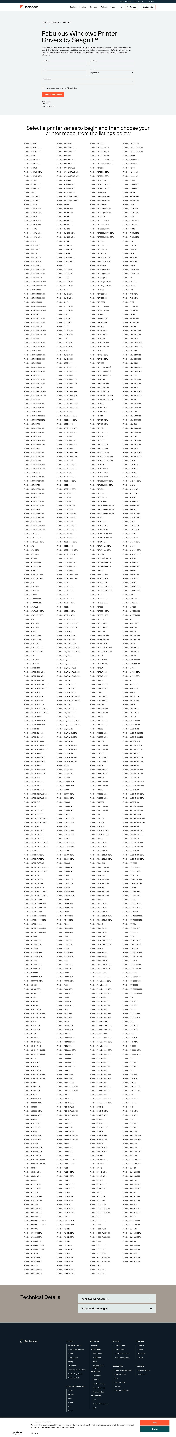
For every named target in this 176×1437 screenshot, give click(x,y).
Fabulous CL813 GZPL (64, 347)
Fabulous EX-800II (63, 887)
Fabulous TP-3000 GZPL (132, 1054)
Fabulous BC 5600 (30, 1119)
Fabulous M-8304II (129, 583)
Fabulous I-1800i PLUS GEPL (133, 148)
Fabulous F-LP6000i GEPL (99, 444)
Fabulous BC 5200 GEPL (33, 1099)
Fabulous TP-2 (128, 997)
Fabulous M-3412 (129, 522)
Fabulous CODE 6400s (65, 558)
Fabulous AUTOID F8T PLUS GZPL (36, 896)
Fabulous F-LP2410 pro (98, 180)
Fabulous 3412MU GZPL (32, 188)
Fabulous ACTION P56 (32, 497)
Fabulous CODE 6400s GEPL (67, 562)
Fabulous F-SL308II (97, 741)
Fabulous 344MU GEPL (32, 196)
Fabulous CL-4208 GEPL (65, 233)
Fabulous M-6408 (129, 558)
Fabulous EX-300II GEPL (65, 806)
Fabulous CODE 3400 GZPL (67, 420)
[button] (117, 1298)
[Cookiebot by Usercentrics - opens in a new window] (17, 1433)
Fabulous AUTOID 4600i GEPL (34, 770)
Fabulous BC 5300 (30, 1107)
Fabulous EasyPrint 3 (64, 656)
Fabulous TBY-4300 (130, 900)
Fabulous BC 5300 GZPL (33, 1115)
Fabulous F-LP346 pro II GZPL (100, 286)
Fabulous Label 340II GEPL (132, 367)
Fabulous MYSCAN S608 (132, 814)
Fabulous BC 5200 (30, 1095)
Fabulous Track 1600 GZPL (132, 1164)
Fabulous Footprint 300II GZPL (101, 1017)
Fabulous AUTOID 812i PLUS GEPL (36, 794)
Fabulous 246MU (30, 156)
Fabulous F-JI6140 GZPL (65, 1261)
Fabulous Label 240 (130, 326)
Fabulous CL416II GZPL (65, 335)
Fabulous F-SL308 (96, 729)
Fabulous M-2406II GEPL (132, 477)
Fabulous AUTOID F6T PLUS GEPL (36, 867)
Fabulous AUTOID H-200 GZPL (35, 908)
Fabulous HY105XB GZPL (99, 1115)
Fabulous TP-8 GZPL (130, 1115)
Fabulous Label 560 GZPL (132, 432)
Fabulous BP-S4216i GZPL (33, 1261)
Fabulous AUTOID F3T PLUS (34, 839)
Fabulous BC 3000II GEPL (33, 977)
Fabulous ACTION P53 (32, 485)
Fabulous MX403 (129, 619)
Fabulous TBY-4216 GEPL (132, 891)
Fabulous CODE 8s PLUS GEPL (68, 623)
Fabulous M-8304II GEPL (132, 587)
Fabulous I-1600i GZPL (98, 1249)
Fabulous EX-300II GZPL (65, 810)
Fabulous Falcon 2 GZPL (98, 847)
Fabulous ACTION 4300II (33, 302)
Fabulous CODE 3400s (65, 436)
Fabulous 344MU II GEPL (33, 209)
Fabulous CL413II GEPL (65, 306)
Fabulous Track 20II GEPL (132, 1184)
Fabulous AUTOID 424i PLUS (34, 741)
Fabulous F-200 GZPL (65, 944)
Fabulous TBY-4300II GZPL (132, 920)
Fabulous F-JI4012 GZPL (65, 1237)
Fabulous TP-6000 (129, 1083)
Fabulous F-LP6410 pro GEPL (100, 546)
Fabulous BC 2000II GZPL (33, 956)
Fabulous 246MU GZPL (32, 164)
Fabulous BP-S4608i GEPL (66, 148)
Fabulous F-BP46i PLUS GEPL (67, 1135)
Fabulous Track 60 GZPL (131, 1225)
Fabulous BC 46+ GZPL (32, 1091)
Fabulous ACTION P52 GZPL (34, 481)
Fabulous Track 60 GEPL (131, 1221)
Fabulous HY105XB (96, 1107)
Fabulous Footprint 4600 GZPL (101, 1054)
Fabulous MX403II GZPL (131, 639)
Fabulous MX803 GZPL (131, 713)
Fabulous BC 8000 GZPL (33, 1139)
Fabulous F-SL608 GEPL (98, 770)
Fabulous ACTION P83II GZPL (34, 530)
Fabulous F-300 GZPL (65, 969)
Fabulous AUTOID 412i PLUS (34, 704)
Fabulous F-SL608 (96, 765)
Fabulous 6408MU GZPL (32, 237)
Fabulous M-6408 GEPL (131, 562)
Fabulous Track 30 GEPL (131, 1196)
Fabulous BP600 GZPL (65, 213)
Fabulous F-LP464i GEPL (99, 420)
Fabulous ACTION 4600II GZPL (35, 335)
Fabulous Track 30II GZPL (132, 1213)
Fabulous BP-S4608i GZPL (66, 152)
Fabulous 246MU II (30, 168)
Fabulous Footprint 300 (98, 997)
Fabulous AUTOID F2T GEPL (34, 806)
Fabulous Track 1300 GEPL (132, 1148)
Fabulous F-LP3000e (97, 217)
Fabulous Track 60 (129, 1217)
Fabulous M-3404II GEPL (132, 513)
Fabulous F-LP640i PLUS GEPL (101, 534)
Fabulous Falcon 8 (96, 948)
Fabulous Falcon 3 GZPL (98, 908)
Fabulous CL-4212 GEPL (65, 245)
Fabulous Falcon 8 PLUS (98, 961)
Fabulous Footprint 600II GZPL (101, 1078)
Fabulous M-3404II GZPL (132, 517)
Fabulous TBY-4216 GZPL (132, 896)
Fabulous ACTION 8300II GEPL (35, 391)
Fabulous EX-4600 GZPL (66, 847)
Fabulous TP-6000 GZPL (132, 1091)
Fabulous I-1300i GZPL (98, 1225)
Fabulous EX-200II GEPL (65, 782)
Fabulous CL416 (62, 314)
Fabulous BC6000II (31, 1192)
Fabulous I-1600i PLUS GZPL (100, 1261)
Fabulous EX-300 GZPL (65, 798)
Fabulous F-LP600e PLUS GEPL (101, 481)
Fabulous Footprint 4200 (98, 1022)
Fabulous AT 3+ (29, 583)
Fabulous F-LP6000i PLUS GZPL (101, 461)
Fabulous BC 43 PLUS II (32, 1046)
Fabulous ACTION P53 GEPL (34, 489)
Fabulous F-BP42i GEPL (65, 1074)
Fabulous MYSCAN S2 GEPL (133, 733)
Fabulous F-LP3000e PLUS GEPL (102, 233)
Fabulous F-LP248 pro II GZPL (100, 213)
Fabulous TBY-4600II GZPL (132, 956)
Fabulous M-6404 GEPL (131, 538)
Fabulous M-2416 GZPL (131, 493)
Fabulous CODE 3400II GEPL (67, 428)
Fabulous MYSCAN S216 (131, 741)
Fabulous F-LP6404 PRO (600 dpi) (102, 513)
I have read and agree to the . (61, 88)
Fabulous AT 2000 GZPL (32, 566)
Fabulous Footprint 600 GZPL (100, 1066)
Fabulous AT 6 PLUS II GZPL (34, 615)
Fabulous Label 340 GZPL (132, 359)
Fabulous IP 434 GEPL (131, 245)
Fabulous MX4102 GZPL (131, 676)
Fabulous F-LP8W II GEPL (99, 672)
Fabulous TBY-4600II (130, 948)
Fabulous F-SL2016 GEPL (99, 684)
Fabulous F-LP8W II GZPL (99, 676)
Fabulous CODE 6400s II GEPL (68, 574)
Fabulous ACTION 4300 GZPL (34, 298)
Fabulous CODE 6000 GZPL (67, 530)
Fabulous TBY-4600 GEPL (132, 940)
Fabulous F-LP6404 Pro (98, 501)
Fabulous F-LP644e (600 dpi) (100, 566)
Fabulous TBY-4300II (130, 912)
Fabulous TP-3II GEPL (130, 1062)
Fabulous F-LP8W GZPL (98, 664)
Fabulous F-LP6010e (97, 489)
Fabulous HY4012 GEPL (98, 1172)
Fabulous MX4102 (129, 668)
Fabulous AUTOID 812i (32, 778)
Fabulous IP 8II (128, 290)
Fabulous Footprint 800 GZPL (100, 1091)
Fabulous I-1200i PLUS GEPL (100, 1209)
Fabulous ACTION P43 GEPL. (34, 428)
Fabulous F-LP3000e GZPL (99, 225)
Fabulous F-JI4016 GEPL (65, 1245)
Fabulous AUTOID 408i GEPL (34, 672)
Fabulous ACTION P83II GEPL (34, 526)
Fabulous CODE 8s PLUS (66, 619)
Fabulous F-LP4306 (97, 326)
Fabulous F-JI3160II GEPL (66, 1209)
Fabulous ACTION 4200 (32, 265)
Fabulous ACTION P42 (32, 400)
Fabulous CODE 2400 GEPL (67, 367)
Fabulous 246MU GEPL (32, 160)
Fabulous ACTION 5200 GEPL (34, 343)
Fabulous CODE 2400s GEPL (67, 391)
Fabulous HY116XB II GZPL (99, 1152)
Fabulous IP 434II (129, 253)
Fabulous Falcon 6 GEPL (98, 928)
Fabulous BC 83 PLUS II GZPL (34, 1164)
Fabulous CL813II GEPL (65, 355)
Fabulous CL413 (62, 290)
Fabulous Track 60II (130, 1229)
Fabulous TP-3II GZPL (130, 1066)
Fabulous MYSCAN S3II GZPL (133, 798)
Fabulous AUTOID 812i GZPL (34, 786)
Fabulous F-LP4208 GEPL (99, 294)
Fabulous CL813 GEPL (64, 343)
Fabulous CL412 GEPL (64, 269)
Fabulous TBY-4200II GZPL (132, 883)
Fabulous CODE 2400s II (65, 400)
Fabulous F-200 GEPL (65, 940)
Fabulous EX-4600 (63, 839)
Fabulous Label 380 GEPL (132, 379)
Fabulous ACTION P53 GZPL (34, 493)
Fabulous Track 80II (130, 1253)
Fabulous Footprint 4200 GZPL (101, 1030)
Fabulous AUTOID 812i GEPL (34, 782)
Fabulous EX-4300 (63, 826)
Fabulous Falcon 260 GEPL (99, 891)
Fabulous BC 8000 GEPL (33, 1135)
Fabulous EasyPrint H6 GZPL (67, 761)
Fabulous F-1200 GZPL (65, 908)
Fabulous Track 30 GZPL (131, 1200)
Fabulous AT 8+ (29, 656)
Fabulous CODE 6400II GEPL (67, 550)
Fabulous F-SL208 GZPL (98, 700)
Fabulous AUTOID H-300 (33, 912)
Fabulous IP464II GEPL (131, 318)
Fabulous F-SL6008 (97, 753)
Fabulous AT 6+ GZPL (31, 627)
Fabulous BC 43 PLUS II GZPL (34, 1054)
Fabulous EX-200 (63, 765)
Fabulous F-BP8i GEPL (65, 1148)
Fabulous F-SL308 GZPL (98, 737)
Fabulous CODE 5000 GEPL (67, 513)
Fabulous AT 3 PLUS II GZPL (34, 578)
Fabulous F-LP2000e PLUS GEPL (102, 160)
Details (35, 1433)
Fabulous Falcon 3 (96, 900)
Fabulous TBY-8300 (130, 973)
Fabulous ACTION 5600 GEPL (34, 367)
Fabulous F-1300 (63, 912)
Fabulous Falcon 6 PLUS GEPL (101, 940)
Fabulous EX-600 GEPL (65, 855)
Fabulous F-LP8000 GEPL (99, 574)
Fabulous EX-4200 (63, 814)
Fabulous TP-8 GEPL (130, 1111)
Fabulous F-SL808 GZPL (98, 798)
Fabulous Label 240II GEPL (132, 343)
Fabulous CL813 (62, 339)
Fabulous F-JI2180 (63, 1168)
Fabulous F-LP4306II (97, 339)
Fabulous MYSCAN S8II (131, 851)
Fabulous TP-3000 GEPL (132, 1050)
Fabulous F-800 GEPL (65, 1013)
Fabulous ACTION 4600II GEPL (35, 330)
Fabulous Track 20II (130, 1180)
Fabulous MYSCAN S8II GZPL (133, 859)
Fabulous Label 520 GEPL (132, 404)
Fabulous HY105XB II (97, 1119)
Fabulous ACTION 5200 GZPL (34, 347)
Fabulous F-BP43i (63, 1095)
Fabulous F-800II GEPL (65, 1026)
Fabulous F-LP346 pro (98, 265)
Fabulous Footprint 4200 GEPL (101, 1026)
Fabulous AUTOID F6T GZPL (34, 859)
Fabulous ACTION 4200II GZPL (35, 286)
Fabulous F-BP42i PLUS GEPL (67, 1087)
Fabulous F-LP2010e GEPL (99, 172)
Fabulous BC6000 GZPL (32, 1188)
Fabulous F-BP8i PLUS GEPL (67, 1160)
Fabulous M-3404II (129, 509)
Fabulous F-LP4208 (97, 290)
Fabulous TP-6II (128, 1095)
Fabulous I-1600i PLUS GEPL (100, 1257)
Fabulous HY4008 (96, 1156)
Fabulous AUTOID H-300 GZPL (35, 920)
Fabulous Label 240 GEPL (132, 330)
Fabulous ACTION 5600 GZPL (34, 371)
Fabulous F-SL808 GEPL (98, 794)
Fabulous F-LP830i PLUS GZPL (101, 652)
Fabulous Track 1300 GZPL (132, 1152)
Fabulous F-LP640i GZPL (99, 526)
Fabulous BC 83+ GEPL (32, 1172)
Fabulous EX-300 (63, 790)
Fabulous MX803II (129, 717)
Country (93, 70)
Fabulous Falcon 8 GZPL (98, 956)
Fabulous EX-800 (63, 875)
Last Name (93, 60)
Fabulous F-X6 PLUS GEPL (99, 830)
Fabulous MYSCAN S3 (131, 765)
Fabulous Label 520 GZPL (132, 408)
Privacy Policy (58, 1427)
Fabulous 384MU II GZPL (33, 225)
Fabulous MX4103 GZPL (131, 688)
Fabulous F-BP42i (63, 1070)
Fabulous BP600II (63, 217)
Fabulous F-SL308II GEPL (99, 745)
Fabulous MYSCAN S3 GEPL (133, 770)
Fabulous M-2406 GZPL (131, 469)
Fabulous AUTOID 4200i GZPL (34, 725)
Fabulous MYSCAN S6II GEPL (133, 830)
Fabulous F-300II (63, 973)
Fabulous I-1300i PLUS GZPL (100, 1237)
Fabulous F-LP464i (96, 416)
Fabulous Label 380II (130, 387)
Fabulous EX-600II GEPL (65, 867)
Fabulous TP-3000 (129, 1046)
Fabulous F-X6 (95, 814)
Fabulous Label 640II (130, 448)
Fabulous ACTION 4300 (32, 290)
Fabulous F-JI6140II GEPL (66, 1270)
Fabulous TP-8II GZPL (130, 1127)
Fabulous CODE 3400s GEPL (67, 440)
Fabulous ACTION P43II (32, 436)
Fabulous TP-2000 (129, 1009)
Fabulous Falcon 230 (97, 875)
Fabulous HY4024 (96, 1180)
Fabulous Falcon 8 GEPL (98, 952)
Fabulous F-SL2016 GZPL (99, 688)
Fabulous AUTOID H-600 (33, 924)
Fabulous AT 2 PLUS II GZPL (34, 542)
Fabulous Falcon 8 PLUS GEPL (101, 965)
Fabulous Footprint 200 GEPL (100, 977)
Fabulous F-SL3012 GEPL (99, 721)
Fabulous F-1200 (63, 900)
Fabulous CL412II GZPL (65, 286)
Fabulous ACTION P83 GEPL (34, 513)
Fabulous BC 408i (30, 985)
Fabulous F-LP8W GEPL (98, 660)
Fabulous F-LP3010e (97, 241)
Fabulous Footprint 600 (98, 1058)
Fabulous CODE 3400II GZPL (67, 432)
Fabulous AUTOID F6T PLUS (34, 863)
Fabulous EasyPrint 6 (64, 680)
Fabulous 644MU (30, 241)
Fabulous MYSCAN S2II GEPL (133, 757)
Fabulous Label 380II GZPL (132, 396)
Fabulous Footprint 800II (98, 1095)
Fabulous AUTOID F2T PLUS (34, 814)
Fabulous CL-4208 (63, 229)
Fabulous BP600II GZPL (65, 225)
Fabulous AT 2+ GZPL (31, 554)
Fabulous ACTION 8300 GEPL (34, 379)
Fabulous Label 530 (130, 412)
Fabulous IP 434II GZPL (131, 261)
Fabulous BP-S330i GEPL (33, 1233)
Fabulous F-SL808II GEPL (99, 806)
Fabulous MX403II (129, 631)
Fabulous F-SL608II (97, 778)
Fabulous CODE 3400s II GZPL (68, 456)
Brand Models (47, 79)
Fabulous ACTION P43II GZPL (34, 444)
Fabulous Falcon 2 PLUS (98, 851)
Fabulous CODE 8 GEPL (65, 587)
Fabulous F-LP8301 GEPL (99, 599)
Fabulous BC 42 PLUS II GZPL (34, 1017)
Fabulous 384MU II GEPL (33, 221)
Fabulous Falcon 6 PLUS (98, 936)
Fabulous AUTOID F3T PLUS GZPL (36, 847)
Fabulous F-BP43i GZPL (65, 1103)
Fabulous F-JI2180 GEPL (65, 1172)
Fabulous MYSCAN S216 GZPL (134, 749)
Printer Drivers (50, 22)
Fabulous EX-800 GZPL (65, 883)
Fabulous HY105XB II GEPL (99, 1123)
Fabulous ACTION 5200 (32, 339)
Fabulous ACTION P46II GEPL (34, 465)
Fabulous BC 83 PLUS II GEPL (34, 1160)
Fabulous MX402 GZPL (131, 603)
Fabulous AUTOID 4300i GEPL (34, 757)
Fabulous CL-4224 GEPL (65, 257)
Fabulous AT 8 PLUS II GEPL (34, 648)
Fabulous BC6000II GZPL (33, 1200)
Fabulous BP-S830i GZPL (66, 188)
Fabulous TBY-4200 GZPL (132, 871)
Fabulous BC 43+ (30, 1058)
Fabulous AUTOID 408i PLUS (34, 680)
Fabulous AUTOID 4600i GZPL (34, 774)
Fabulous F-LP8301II (97, 607)
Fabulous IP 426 (128, 204)
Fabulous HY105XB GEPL (99, 1111)
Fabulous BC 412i (30, 997)
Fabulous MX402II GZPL (131, 615)
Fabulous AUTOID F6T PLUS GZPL (36, 871)
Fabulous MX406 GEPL (131, 648)
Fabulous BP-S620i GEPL (66, 160)
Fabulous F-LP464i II (97, 428)
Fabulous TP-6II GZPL (130, 1103)
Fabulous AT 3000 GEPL (32, 599)
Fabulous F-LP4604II (97, 379)
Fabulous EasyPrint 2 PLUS (66, 643)
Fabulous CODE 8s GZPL (66, 615)
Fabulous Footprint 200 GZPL (100, 981)
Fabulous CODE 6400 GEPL (67, 538)
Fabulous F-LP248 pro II (98, 204)
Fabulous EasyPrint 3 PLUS (66, 668)
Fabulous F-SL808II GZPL (99, 810)
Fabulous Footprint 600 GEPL (100, 1062)
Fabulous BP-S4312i (31, 1265)
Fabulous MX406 (129, 643)
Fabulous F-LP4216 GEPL (99, 318)
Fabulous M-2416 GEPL (131, 489)
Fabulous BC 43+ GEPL (32, 1062)
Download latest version (53, 94)
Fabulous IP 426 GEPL (131, 209)
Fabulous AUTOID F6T (32, 851)
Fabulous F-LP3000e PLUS (99, 229)
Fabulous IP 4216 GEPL (131, 196)
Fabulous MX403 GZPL (131, 627)
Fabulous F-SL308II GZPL (99, 749)
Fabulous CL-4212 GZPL (65, 249)
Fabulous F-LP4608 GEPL (99, 408)
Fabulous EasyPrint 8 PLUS (66, 717)
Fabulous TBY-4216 (129, 887)
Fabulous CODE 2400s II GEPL (68, 404)
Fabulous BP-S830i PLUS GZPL (68, 200)
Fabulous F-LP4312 (96, 351)
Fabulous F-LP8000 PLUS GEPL (101, 587)
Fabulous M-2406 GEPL (131, 465)
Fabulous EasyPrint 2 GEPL (66, 635)
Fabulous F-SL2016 (96, 680)
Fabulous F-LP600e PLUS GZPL (101, 485)
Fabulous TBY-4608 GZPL (132, 969)
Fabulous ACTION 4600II (33, 326)
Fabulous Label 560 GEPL (132, 428)
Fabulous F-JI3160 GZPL (65, 1200)
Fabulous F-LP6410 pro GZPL (100, 550)
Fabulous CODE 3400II (65, 424)
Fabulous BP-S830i (64, 180)
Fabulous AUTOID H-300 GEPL (35, 916)
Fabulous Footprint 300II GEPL (101, 1013)
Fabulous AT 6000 (30, 631)
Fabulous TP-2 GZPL (130, 1005)
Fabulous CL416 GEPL (64, 318)
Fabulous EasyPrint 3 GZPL (66, 664)
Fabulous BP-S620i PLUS (66, 168)
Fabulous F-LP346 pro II (98, 278)
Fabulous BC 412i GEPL (32, 1001)
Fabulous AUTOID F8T (32, 875)
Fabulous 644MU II (30, 253)
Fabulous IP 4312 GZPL (131, 237)
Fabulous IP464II (129, 314)
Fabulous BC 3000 (30, 961)
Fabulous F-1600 (63, 924)
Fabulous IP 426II (129, 217)
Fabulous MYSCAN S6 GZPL (133, 810)
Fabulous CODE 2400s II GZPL (68, 408)
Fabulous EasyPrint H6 (65, 753)
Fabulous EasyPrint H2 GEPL (67, 733)
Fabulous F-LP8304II (97, 631)
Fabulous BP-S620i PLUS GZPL (68, 176)
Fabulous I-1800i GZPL (98, 1274)
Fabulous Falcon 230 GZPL (99, 883)
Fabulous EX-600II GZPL (65, 871)
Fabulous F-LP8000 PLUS (99, 583)
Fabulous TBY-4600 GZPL (132, 944)
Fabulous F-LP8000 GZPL (99, 578)
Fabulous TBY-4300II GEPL (132, 916)
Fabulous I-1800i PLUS (131, 143)
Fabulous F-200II (63, 948)
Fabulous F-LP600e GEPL (99, 469)
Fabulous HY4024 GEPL (98, 1184)
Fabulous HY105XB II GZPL (99, 1127)
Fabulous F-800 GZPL (65, 1017)
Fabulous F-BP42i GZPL (65, 1078)
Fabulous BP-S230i (31, 1204)
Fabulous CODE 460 (64, 497)
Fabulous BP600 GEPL (65, 209)
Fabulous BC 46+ (30, 1083)
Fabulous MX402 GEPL (131, 599)
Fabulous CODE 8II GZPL (66, 603)
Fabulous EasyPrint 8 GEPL (66, 709)
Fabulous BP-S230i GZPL (33, 1213)
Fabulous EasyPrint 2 (64, 631)
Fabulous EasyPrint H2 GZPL (67, 737)
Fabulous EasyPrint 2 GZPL (66, 639)
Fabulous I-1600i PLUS (98, 1253)
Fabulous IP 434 (128, 241)
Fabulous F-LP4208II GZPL (99, 310)
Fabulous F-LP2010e (97, 168)
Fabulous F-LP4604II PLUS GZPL (101, 400)
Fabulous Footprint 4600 (98, 1046)
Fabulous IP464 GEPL (130, 306)
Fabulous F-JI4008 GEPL (65, 1221)
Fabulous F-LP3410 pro (98, 253)
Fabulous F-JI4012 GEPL (65, 1233)
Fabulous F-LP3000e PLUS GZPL (102, 237)
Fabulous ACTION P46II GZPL (34, 469)
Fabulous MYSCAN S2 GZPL (133, 737)
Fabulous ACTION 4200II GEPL (35, 282)
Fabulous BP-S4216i (31, 1253)
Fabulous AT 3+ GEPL (31, 587)
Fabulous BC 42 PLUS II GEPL (34, 1013)
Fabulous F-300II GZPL (65, 981)
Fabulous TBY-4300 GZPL (132, 908)
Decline (155, 1429)
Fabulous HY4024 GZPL (98, 1188)
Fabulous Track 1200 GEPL (132, 1135)
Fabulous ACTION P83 (32, 509)
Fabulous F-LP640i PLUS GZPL (101, 538)
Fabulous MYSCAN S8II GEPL (133, 855)
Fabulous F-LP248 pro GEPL (100, 196)
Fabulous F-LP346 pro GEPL (100, 269)
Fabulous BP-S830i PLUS (66, 192)
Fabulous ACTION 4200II (33, 278)
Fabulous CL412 (62, 265)
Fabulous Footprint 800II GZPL (101, 1103)
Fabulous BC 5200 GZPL (33, 1103)
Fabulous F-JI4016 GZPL (65, 1249)
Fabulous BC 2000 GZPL (33, 944)
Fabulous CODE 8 (63, 583)
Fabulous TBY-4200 (130, 863)
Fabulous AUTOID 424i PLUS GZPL (36, 749)
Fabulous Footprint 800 (98, 1083)
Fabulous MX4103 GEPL (131, 684)
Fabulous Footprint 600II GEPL (101, 1074)
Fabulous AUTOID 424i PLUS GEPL (36, 745)
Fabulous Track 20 (129, 1168)
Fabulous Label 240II (130, 339)
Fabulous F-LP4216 (96, 314)
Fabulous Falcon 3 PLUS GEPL (101, 916)
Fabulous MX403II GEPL (131, 635)
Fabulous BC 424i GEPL (32, 1038)
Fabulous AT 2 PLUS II (31, 534)
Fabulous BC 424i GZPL (32, 1042)
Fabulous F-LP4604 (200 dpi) (100, 367)
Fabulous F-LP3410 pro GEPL (100, 257)
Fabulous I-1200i (95, 1192)
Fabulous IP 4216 (129, 192)
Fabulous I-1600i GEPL (98, 1245)
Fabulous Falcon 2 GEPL (98, 843)
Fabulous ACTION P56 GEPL (34, 501)
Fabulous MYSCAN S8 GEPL (133, 843)
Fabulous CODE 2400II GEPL (67, 379)
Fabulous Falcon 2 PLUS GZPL (101, 859)
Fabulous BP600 (63, 204)
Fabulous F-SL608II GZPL (99, 786)
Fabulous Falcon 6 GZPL (98, 932)
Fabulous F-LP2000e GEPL (99, 148)
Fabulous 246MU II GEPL (33, 172)
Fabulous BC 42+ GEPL (32, 1026)
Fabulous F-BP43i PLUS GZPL (67, 1115)
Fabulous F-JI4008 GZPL (65, 1225)
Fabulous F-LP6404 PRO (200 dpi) (102, 505)
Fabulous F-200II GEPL (65, 952)
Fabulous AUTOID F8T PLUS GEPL (36, 891)
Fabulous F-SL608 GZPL (98, 774)
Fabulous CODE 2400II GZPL (67, 383)
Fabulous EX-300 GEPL (65, 794)
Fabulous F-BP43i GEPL (65, 1099)
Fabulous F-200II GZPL (65, 956)
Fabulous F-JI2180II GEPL (66, 1184)
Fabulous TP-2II (128, 1022)
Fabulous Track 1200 (130, 1131)
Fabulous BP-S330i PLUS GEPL (35, 1245)
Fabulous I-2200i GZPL (131, 164)
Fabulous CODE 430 (64, 485)
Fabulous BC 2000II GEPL (33, 952)
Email (44, 70)
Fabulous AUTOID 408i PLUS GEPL (36, 684)
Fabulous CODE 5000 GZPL (67, 517)
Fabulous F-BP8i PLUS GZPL (67, 1164)
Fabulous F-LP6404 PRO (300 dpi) (102, 509)
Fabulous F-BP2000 (64, 1046)
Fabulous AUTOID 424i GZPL (34, 737)
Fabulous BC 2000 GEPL (33, 940)
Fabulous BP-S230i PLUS (33, 1217)
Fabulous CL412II (63, 278)
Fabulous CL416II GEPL (65, 330)
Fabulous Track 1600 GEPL (132, 1160)
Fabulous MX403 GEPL (131, 623)
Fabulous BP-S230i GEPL (33, 1209)
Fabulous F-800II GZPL (65, 1030)
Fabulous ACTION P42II (32, 412)
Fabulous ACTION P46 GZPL (34, 456)
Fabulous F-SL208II (97, 704)
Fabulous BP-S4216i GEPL (33, 1257)
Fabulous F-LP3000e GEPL (99, 221)
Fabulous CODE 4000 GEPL (67, 465)
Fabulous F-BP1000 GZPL (66, 1042)
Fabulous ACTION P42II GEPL (34, 416)
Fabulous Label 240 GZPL (132, 335)
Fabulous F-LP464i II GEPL (99, 432)
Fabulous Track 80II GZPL (132, 1261)
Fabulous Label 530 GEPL (132, 416)
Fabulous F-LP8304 (97, 619)
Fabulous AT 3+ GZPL (31, 591)
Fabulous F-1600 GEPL (65, 928)
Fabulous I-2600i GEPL (131, 184)
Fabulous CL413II (63, 302)
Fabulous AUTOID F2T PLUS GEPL (36, 818)
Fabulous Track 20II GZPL (132, 1188)
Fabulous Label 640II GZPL (132, 456)
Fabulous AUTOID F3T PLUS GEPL (36, 843)
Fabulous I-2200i (129, 156)
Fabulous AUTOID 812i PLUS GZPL (36, 798)
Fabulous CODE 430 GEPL (66, 489)
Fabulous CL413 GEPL (64, 294)
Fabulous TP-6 (128, 1070)
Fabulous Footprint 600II (98, 1070)
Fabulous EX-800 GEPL (65, 879)
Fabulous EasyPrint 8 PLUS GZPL (68, 725)
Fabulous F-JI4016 (63, 1241)
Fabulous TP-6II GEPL (130, 1099)
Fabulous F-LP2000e (97, 143)
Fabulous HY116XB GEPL (98, 1135)
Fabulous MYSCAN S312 (131, 778)
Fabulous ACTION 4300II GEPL (35, 306)
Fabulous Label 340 (130, 351)
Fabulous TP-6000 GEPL (132, 1087)
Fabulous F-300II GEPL (65, 977)
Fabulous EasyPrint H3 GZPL (67, 749)
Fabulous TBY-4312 (129, 924)
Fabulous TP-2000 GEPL (132, 1013)
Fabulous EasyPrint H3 (65, 741)
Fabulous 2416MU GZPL (32, 152)
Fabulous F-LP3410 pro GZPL (100, 261)
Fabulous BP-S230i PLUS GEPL (35, 1221)
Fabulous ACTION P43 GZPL (34, 432)
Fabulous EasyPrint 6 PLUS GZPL (68, 700)
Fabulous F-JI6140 (63, 1253)
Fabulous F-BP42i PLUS (65, 1083)
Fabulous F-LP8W (96, 656)
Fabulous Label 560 (130, 424)
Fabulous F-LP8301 (96, 595)
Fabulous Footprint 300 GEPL (100, 1001)
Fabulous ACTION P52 (32, 473)
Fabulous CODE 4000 (65, 461)
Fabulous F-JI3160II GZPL (66, 1213)
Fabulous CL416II (63, 326)
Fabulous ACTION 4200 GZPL (34, 274)
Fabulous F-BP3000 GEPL (66, 1062)
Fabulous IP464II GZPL (131, 322)
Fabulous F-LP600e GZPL (99, 473)
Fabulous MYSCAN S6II (131, 826)
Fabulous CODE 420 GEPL (66, 477)
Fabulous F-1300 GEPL (65, 916)
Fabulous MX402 (129, 595)
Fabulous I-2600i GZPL (131, 188)
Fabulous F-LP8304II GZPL (99, 639)
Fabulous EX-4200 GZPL (66, 822)
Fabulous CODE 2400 (64, 363)
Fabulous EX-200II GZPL (65, 786)
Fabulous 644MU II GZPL (33, 261)
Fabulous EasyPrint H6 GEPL (67, 757)
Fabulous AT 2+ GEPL (31, 550)
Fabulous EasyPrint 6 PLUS (66, 692)
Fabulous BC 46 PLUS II (32, 1070)
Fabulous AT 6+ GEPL (31, 623)
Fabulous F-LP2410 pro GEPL (100, 184)
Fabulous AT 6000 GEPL (32, 635)
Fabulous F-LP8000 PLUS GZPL (101, 591)
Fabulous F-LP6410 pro (98, 542)
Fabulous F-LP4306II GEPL (99, 343)
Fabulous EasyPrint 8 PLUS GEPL (68, 721)
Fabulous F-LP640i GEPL (99, 522)
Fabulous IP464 (128, 302)
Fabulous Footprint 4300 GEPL (101, 1038)
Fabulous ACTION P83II (32, 522)
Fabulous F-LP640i (96, 517)
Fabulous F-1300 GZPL (65, 920)
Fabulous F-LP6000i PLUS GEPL (101, 456)
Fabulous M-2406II (129, 473)
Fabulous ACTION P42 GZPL (34, 408)
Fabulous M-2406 (129, 461)
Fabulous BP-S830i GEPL (66, 184)
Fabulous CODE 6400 (64, 534)
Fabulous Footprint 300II (98, 1009)
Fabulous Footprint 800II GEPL (101, 1099)
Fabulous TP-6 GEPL (130, 1074)
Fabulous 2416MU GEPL (32, 148)
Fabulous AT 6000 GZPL (32, 639)
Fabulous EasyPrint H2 (65, 729)
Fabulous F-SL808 (96, 790)
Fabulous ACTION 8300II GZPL (35, 396)
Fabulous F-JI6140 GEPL (65, 1257)
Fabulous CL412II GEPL (65, 282)
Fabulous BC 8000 (30, 1131)
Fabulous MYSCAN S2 (131, 729)
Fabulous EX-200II (63, 778)
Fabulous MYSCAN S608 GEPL (134, 818)
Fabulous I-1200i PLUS (98, 1204)
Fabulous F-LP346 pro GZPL (100, 274)
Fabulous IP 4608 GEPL (131, 269)
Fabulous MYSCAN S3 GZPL (133, 774)
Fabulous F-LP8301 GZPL (99, 603)
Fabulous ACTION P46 (32, 448)
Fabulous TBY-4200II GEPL (132, 879)
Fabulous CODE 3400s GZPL (67, 444)
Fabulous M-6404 (129, 534)
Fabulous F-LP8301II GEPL (99, 611)
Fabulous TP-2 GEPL (130, 1001)
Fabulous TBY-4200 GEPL (132, 867)
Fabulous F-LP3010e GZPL (99, 249)
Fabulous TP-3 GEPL (130, 1038)
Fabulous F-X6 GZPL (97, 822)
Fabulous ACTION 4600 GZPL (34, 322)
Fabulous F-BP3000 (64, 1058)
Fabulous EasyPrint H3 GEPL (67, 745)
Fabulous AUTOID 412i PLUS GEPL (36, 709)
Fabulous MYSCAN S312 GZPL (134, 786)
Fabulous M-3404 (129, 497)
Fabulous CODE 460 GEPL (66, 501)
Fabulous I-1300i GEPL (98, 1221)
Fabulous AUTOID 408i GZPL (34, 676)
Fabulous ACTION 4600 (32, 314)
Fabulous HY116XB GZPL (98, 1139)
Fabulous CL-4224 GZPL (65, 261)
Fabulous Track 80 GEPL (131, 1245)
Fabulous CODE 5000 (65, 509)
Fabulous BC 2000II (31, 948)
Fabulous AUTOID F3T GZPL (34, 835)
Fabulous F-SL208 (96, 692)
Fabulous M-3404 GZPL (131, 505)
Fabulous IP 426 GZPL (131, 213)
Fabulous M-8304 (129, 570)
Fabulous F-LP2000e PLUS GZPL (102, 164)
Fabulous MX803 (129, 704)
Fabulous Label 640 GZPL (132, 444)
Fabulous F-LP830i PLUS (99, 643)
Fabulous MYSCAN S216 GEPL (134, 745)
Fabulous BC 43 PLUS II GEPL (34, 1050)
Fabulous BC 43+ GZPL (32, 1066)
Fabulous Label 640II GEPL (132, 452)
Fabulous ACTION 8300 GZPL (34, 383)
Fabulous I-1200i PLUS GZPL (100, 1213)
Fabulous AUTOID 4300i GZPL (34, 761)
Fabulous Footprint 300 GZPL (100, 1005)
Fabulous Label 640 (130, 436)
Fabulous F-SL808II (97, 802)
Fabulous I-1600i (95, 1241)
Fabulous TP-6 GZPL (130, 1078)
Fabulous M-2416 (129, 485)
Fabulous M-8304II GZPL (132, 591)
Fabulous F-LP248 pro (98, 192)
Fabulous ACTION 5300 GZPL (34, 359)
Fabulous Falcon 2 (96, 839)
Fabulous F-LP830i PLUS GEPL (101, 648)
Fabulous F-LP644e (97, 554)
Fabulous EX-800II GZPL (65, 896)
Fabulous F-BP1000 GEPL (66, 1038)
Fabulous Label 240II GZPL (132, 347)
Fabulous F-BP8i (63, 1143)
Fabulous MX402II (129, 607)
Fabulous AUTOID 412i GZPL (34, 700)
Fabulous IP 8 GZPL (130, 286)
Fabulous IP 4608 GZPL (131, 274)
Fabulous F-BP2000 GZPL (66, 1054)
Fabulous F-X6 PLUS (97, 826)
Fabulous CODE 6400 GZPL (67, 542)
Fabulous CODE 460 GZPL (66, 505)
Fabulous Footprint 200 (98, 973)
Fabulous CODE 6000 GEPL (67, 526)
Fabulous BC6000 (30, 1180)
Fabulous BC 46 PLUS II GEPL (34, 1074)
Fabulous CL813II (63, 351)
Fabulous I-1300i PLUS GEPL (100, 1233)
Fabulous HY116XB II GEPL (99, 1148)
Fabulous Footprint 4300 (98, 1034)
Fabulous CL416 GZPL (64, 322)
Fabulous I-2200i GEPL (131, 160)
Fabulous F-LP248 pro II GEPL (100, 209)
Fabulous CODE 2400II (65, 375)
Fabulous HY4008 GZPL (98, 1164)
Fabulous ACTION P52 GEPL (34, 477)
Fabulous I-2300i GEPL (131, 172)
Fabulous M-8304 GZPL (131, 578)
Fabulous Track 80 (129, 1241)
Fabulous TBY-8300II (130, 985)
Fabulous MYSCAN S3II (131, 790)
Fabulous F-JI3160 (63, 1192)
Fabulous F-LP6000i (97, 440)
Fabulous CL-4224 (63, 253)
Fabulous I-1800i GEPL (98, 1270)
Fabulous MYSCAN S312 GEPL (134, 782)
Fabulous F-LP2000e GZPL (99, 152)
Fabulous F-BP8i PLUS (65, 1156)
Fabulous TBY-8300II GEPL (132, 989)
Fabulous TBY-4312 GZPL (132, 932)
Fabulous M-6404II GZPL (132, 554)
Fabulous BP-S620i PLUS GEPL (68, 172)
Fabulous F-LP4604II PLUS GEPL (101, 396)
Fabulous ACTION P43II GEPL (34, 440)
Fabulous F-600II (63, 997)
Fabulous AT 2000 (30, 558)
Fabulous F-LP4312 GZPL (99, 359)
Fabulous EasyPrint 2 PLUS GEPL (68, 648)
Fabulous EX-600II (63, 863)
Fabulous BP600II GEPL (65, 221)
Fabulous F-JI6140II (63, 1265)
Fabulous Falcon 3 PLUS (98, 912)
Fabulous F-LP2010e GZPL (99, 176)
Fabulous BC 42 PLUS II (32, 1009)
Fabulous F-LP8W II (97, 668)
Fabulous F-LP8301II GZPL (99, 615)
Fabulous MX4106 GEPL (131, 696)
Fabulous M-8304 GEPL (131, 574)
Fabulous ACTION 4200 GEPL (34, 269)
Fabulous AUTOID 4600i (32, 765)
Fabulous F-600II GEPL (65, 1001)
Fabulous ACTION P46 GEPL (34, 452)
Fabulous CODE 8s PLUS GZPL (68, 627)
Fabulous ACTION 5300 (32, 351)
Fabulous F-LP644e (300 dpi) (100, 562)
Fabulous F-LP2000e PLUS (99, 156)
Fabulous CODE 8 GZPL (65, 591)
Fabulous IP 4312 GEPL (131, 233)
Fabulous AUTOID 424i (32, 729)
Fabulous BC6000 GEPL (32, 1184)
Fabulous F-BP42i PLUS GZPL (67, 1091)
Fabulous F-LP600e (97, 465)
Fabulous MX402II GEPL (131, 611)
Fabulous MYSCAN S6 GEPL (133, 806)
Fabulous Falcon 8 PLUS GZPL (101, 969)
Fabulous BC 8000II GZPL (33, 1152)
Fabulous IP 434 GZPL (131, 249)
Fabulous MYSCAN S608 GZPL (134, 822)
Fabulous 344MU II (30, 204)
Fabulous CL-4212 (63, 241)
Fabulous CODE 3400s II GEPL (68, 452)
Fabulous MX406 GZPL (131, 652)
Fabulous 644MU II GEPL (33, 257)
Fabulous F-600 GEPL (65, 989)
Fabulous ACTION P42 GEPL (34, 404)
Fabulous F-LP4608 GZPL (99, 412)
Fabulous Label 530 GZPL (132, 420)
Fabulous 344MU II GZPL (33, 213)
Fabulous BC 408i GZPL (32, 993)
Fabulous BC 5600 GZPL (33, 1127)
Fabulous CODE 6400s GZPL (67, 566)
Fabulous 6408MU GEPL (32, 233)
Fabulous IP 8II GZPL (130, 298)
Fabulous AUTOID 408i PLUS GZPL (36, 688)
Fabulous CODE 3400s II (65, 448)
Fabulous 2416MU (30, 143)
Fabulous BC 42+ (30, 1022)
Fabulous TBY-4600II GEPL (132, 952)
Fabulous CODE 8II (63, 595)
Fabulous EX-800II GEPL (65, 891)
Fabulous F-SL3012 (96, 717)
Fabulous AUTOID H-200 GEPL (35, 904)
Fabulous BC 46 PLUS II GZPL (34, 1078)
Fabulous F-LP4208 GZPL (99, 298)
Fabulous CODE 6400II (65, 546)
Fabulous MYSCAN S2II (131, 753)
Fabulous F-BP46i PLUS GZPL (67, 1139)
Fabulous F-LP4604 (97, 363)
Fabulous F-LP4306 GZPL (99, 335)
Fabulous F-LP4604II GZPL (99, 387)
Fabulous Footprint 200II (98, 985)
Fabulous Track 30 (129, 1192)
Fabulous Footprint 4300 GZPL (101, 1042)
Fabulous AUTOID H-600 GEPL (35, 928)
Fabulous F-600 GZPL (65, 993)
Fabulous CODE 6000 (65, 522)
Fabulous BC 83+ (30, 1168)
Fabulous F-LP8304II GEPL (99, 635)
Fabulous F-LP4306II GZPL (99, 347)
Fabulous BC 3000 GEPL (33, 965)
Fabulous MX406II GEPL (131, 660)
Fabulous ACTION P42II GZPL (34, 420)
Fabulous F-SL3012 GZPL (99, 725)
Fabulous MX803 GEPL (131, 709)
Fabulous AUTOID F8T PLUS (34, 887)
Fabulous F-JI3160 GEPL (65, 1196)
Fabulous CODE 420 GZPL (66, 481)
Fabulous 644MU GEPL (32, 245)
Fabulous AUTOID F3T (32, 826)
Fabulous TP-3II (128, 1058)
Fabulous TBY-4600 (130, 936)
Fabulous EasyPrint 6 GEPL (66, 684)
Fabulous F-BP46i (63, 1119)
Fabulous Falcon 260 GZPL (99, 896)
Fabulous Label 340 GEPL (132, 355)
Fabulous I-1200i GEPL (98, 1196)
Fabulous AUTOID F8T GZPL (34, 883)
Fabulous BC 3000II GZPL (33, 981)
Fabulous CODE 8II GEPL (66, 599)
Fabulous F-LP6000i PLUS (99, 452)
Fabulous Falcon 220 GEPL (99, 867)
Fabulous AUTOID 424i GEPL (34, 733)
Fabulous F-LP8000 (97, 570)
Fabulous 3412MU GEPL (32, 184)
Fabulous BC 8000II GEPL (33, 1148)
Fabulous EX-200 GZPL (65, 774)
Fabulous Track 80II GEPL (132, 1257)
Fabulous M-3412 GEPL (131, 526)
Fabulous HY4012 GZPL (98, 1176)
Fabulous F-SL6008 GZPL (99, 761)
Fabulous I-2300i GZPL (131, 176)
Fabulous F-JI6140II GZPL (66, 1274)
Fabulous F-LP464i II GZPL (99, 436)
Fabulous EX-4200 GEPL (66, 818)
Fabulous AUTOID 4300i (32, 753)
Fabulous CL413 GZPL (64, 298)
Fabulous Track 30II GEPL (132, 1209)
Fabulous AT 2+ (29, 546)
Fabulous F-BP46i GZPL (65, 1127)
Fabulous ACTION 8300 (32, 375)
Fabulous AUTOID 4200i (32, 717)
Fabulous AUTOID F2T (32, 802)
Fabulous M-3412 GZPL (131, 530)
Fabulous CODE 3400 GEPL (67, 416)
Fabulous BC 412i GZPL (32, 1005)
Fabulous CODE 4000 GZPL (67, 469)
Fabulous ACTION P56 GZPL (34, 505)
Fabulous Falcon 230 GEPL (99, 879)
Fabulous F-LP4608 (97, 404)
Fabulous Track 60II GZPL (132, 1237)
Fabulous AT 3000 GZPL (32, 603)
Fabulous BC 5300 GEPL (33, 1111)
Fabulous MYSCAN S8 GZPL (133, 847)
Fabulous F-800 (62, 1009)
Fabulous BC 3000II (31, 973)
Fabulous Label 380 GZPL (132, 383)
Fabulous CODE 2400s (65, 387)
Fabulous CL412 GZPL (64, 274)
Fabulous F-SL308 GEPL (98, 733)
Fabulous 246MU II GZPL (33, 176)
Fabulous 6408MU (30, 229)
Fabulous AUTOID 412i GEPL (34, 696)
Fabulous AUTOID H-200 (33, 900)
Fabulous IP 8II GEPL (130, 294)
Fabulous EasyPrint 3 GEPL (66, 660)
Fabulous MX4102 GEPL (131, 672)
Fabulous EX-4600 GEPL (66, 843)
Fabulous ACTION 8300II (33, 387)
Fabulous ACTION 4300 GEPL (34, 294)
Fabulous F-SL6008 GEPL (99, 757)
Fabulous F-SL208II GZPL (99, 713)
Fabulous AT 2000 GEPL (32, 562)
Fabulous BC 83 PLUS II (32, 1156)
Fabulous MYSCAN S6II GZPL (133, 835)
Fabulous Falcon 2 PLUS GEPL (101, 855)
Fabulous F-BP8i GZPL (65, 1152)
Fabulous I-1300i (95, 1217)
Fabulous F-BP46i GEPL (65, 1123)
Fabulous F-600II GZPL (65, 1005)
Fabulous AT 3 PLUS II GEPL (34, 574)
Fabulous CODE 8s (63, 607)
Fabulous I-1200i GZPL (98, 1200)
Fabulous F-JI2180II (63, 1180)
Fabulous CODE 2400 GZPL (67, 371)
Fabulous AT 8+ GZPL (31, 664)
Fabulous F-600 (62, 985)
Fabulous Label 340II (130, 363)
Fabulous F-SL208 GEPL (98, 696)
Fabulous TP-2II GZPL (130, 1030)
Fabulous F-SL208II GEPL (99, 709)
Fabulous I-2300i (129, 168)
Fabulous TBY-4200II (130, 875)
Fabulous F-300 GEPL (65, 965)
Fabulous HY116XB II (97, 1143)
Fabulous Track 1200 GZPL (132, 1139)
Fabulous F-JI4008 (63, 1217)
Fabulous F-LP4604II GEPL (99, 383)
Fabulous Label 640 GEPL (132, 440)
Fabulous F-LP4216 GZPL (99, 322)
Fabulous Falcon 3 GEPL (98, 904)
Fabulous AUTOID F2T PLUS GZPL (36, 822)
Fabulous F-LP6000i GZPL (99, 448)
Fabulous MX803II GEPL (131, 721)
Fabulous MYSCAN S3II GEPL (133, 794)
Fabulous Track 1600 (130, 1156)
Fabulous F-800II (63, 1022)
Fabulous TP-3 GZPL (130, 1042)
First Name (46, 60)
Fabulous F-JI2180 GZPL (65, 1176)
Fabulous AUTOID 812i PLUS (34, 790)
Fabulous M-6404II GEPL (132, 550)
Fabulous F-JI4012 (63, 1229)
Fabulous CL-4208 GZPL (65, 237)
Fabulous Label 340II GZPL (132, 371)
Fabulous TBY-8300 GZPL (132, 981)
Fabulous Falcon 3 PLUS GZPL (101, 920)
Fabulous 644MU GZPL (32, 249)
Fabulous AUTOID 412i (32, 692)
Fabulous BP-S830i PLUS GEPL (68, 196)
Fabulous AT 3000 (30, 595)
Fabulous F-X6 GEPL (97, 818)
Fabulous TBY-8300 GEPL (132, 977)
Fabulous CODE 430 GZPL (66, 493)
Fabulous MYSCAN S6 (131, 802)
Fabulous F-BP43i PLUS (65, 1107)
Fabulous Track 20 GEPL (131, 1172)
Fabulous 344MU (30, 192)
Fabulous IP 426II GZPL (131, 225)
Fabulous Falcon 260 (97, 887)
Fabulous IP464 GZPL (130, 310)
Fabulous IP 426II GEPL (131, 221)
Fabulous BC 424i (30, 1034)
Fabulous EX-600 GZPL (65, 859)
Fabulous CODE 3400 (64, 412)
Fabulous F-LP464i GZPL (99, 424)
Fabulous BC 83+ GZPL (32, 1176)
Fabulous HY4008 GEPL (98, 1160)
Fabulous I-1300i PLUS (98, 1229)
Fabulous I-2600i (129, 180)
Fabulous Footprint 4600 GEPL (101, 1050)
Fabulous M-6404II (129, 546)
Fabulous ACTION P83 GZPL (34, 517)
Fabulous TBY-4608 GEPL (132, 965)
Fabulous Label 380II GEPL (132, 391)
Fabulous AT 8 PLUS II (31, 643)
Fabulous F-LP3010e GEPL (99, 245)
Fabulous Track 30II (130, 1204)
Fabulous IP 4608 (129, 265)
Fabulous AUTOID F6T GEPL (34, 855)
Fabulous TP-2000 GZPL (132, 1017)
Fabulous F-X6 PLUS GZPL (99, 835)
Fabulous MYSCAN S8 (131, 839)
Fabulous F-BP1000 (64, 1034)
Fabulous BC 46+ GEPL (32, 1087)
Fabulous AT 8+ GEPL (31, 660)
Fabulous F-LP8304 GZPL (99, 627)
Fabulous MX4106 (129, 692)
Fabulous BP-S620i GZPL (66, 164)
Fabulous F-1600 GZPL (65, 932)
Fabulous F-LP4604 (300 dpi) (100, 371)
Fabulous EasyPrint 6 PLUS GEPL (68, 696)
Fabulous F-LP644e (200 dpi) (100, 558)
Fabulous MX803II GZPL (131, 725)
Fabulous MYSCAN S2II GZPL (133, 761)
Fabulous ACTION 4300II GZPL (35, 310)
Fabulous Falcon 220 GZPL (99, 871)
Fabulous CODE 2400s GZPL (67, 396)
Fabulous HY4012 (96, 1168)
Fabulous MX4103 (129, 680)
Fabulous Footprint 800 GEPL (100, 1087)
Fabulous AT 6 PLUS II (31, 607)
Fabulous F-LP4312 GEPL (99, 355)
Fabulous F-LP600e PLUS (99, 477)
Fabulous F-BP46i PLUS (65, 1131)
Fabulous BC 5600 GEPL (33, 1123)
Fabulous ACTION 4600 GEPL (34, 318)
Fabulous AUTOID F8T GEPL (34, 879)
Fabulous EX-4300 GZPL (66, 835)
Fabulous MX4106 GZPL (131, 700)
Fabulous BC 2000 (30, 936)
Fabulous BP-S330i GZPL (33, 1237)
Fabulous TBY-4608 (130, 961)
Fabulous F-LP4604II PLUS (99, 391)
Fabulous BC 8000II (31, 1143)
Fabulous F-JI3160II (63, 1204)
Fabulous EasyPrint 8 (64, 704)
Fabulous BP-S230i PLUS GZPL (35, 1225)
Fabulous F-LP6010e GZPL (99, 497)
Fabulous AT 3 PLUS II (31, 570)
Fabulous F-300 (62, 961)
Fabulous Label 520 (130, 400)
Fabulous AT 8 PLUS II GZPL (34, 652)
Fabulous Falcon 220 (97, 863)
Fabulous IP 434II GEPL (131, 257)
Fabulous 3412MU (30, 180)
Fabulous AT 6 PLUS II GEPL (34, 611)
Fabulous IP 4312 (129, 229)
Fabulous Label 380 (130, 375)
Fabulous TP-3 (128, 1034)
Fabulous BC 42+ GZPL (32, 1030)
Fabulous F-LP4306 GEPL (99, 330)
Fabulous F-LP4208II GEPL (99, 306)
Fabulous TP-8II (128, 1119)
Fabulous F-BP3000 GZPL (66, 1066)
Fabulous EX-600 (63, 851)
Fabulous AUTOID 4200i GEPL (34, 721)
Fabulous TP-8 (128, 1107)
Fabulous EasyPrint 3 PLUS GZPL (68, 676)
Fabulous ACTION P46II (32, 461)
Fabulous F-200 (62, 936)
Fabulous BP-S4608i (64, 143)
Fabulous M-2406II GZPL (132, 481)
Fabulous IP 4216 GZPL (131, 200)
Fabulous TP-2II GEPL (130, 1026)
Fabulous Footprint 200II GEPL (101, 989)
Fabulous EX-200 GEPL (65, 770)
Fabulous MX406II (129, 656)
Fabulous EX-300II (63, 802)
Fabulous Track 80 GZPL (131, 1249)
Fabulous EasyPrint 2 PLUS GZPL (68, 652)
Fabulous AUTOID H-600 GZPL (35, 932)
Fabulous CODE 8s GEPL (66, 611)
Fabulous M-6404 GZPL (131, 542)
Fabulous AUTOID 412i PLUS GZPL (36, 713)
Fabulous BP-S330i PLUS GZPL (35, 1249)
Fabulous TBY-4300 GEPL (132, 904)
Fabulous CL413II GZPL (65, 310)
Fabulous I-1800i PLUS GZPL (133, 152)
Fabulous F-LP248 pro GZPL (100, 200)
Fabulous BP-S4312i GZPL (33, 1274)
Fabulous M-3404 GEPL (131, 501)
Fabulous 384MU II (30, 217)
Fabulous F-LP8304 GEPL (99, 623)
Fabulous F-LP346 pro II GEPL (100, 282)
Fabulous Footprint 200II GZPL (101, 993)
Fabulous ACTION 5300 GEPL (34, 355)
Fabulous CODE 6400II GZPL (67, 554)
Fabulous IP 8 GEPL (130, 282)
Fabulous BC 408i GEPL (32, 989)
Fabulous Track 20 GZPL (131, 1176)
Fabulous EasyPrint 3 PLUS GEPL (68, 672)
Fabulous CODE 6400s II (65, 570)
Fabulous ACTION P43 (32, 424)
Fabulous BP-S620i (64, 156)
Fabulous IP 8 (127, 278)
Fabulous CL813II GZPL (65, 359)
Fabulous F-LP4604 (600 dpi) (100, 375)
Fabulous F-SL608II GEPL (99, 782)
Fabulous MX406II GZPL (131, 664)
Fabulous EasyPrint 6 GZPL (66, 688)
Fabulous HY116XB (96, 1131)
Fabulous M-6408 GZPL (131, 566)
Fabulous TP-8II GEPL (130, 1123)
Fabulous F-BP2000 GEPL (66, 1050)
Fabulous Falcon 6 (96, 924)
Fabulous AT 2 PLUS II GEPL (34, 538)
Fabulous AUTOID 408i (32, 668)
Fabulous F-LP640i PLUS (99, 530)
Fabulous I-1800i (95, 1265)
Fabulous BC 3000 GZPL (33, 969)
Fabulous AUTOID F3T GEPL (34, 830)
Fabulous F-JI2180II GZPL (66, 1188)
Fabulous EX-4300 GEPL (66, 830)
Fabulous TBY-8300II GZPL (132, 993)
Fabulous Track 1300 (130, 1143)
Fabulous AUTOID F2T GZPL (34, 810)
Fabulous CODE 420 (64, 473)
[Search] (121, 7)
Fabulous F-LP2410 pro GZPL (100, 188)
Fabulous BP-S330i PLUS (33, 1241)
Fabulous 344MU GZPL (32, 200)
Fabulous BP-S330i (31, 1229)
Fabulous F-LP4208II (97, 302)
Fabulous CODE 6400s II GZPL (68, 578)
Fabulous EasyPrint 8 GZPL (66, 713)
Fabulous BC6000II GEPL (33, 1196)
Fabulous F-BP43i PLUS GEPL (67, 1111)
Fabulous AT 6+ (29, 619)
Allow (155, 1423)
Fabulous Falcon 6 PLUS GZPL (101, 944)
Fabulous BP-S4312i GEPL (33, 1270)
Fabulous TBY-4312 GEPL (132, 928)
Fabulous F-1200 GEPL (65, 904)
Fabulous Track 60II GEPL (132, 1233)
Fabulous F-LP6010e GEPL (99, 493)
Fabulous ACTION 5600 (32, 363)
